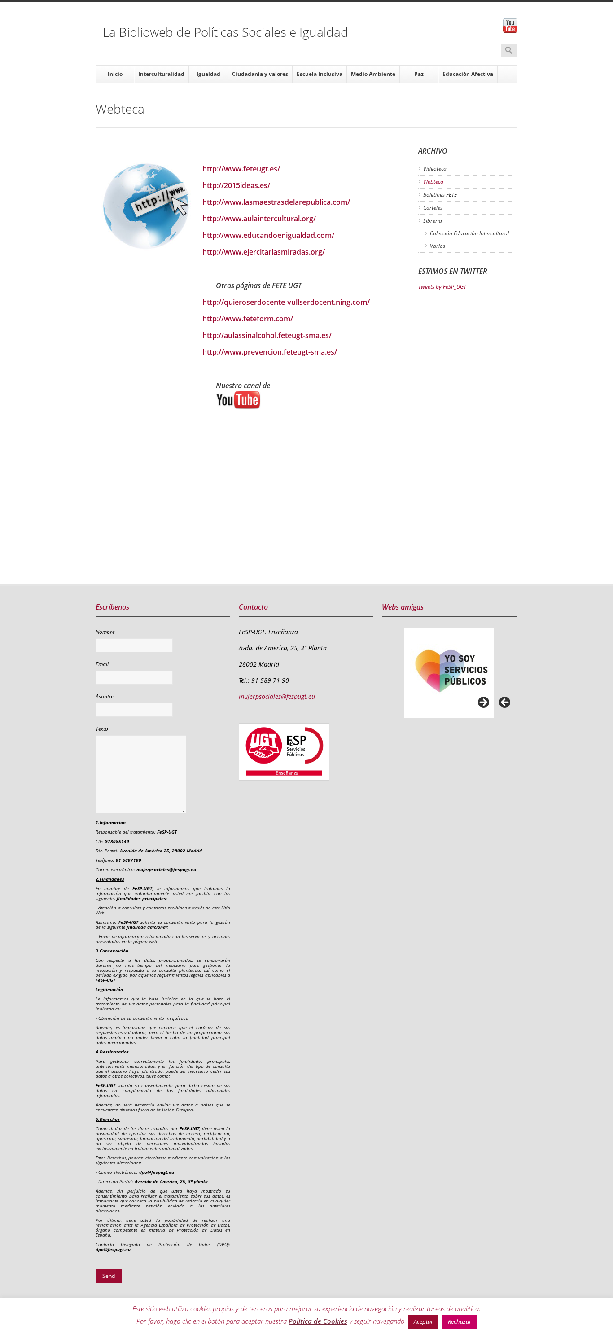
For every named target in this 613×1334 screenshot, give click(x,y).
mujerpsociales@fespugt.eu (277, 696)
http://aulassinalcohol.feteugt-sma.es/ (267, 335)
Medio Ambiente (373, 74)
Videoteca (435, 168)
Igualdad (208, 74)
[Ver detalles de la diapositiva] (449, 673)
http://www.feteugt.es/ (241, 169)
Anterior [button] (505, 703)
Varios (437, 246)
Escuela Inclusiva (319, 74)
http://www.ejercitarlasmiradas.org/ (263, 252)
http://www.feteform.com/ (247, 319)
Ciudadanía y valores (260, 74)
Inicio (115, 74)
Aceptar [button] (423, 1321)
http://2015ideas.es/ (236, 185)
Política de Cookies (318, 1321)
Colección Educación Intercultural (469, 233)
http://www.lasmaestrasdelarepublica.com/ (276, 202)
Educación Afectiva (467, 74)
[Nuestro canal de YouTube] (313, 400)
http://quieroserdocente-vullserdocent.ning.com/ (286, 302)
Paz (419, 74)
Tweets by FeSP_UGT (442, 286)
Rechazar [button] (459, 1321)
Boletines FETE (440, 194)
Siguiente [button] (483, 703)
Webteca (433, 181)
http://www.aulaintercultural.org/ (259, 219)
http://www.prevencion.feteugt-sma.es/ (269, 352)
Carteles (432, 207)
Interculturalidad (161, 74)
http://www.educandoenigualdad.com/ (268, 235)
